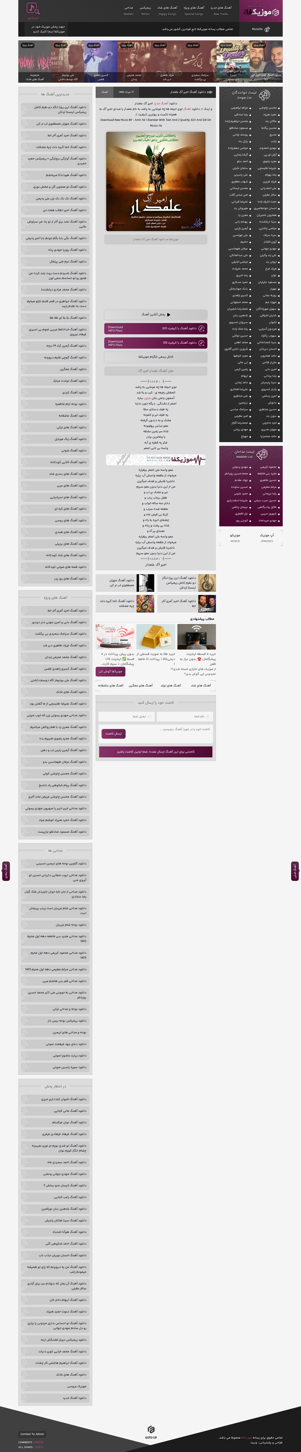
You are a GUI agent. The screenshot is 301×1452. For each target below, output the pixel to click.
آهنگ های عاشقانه (110, 685)
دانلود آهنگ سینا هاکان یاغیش (65, 1220)
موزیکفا (261, 11)
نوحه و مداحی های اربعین (69, 1032)
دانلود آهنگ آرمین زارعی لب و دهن (63, 750)
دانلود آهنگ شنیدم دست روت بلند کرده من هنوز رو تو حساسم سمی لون (57, 276)
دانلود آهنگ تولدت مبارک (69, 381)
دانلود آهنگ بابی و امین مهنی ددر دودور (59, 622)
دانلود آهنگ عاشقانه (72, 415)
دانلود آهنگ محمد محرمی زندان (65, 657)
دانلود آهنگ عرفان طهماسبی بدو (64, 762)
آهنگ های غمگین (141, 685)
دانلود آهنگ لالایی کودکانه (68, 462)
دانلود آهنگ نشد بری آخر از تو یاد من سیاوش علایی (56, 224)
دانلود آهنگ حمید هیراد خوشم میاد (62, 820)
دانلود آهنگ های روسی (70, 520)
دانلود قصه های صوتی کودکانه (65, 567)
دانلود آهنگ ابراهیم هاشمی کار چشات (60, 1363)
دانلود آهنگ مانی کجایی (70, 1111)
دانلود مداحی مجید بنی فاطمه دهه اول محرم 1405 (56, 939)
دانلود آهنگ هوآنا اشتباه (69, 1232)
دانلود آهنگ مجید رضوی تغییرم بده (62, 738)
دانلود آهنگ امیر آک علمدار (188, 92)
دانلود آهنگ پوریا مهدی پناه (67, 250)
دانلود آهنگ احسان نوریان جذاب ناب (62, 1255)
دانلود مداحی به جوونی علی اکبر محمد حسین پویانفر (57, 995)
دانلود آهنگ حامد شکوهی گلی (65, 1243)
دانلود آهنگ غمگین (73, 369)
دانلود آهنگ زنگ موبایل (70, 439)
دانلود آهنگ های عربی (71, 485)
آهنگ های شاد (201, 685)
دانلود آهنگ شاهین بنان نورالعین (63, 1209)
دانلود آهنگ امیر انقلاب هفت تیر (64, 210)
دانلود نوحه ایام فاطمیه (70, 404)
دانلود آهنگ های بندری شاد (67, 474)
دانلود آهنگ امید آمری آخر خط (67, 135)
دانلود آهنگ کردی (74, 392)
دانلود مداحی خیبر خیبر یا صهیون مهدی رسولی (55, 808)
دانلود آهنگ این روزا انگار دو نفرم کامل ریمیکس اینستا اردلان (60, 110)
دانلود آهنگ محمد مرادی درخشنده (63, 289)
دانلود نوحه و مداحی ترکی (69, 1009)
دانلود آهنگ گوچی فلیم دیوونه (65, 357)
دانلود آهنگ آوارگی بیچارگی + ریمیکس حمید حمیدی (57, 161)
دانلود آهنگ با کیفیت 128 (180, 342)
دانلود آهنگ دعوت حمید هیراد (66, 1311)
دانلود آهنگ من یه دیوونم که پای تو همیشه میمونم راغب (56, 1269)
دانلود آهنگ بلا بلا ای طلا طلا (68, 318)
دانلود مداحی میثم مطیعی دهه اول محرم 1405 (55, 969)
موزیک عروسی (76, 1386)
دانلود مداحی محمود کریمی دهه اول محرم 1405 (58, 955)
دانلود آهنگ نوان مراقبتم (69, 1122)
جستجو (33, 18)
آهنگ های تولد (171, 685)
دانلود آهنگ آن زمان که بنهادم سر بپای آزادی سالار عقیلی (56, 1286)
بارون (147, 398)
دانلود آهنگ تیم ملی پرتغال (68, 261)
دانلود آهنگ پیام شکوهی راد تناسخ (62, 785)
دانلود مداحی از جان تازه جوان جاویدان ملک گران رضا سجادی (55, 894)
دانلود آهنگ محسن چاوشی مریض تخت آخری (57, 796)
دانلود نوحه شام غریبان (71, 925)
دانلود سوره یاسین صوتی (69, 1067)
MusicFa (257, 29)
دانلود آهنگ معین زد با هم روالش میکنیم (58, 727)
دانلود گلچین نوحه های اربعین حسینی (61, 863)
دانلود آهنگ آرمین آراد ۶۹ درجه (66, 346)
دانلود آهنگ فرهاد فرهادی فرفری (64, 1134)
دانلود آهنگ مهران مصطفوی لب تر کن (61, 123)
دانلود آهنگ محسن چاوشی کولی (64, 773)
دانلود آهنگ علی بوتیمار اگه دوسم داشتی (58, 680)
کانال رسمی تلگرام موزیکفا (155, 357)
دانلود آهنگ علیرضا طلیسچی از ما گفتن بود (58, 703)
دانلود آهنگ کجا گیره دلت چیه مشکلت (61, 147)
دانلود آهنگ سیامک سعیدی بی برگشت (60, 634)
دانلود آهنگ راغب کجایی (70, 1197)
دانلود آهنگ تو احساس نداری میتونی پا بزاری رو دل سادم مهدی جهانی (57, 1326)
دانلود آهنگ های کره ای (70, 508)
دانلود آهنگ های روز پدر (70, 578)
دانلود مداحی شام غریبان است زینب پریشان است (57, 911)
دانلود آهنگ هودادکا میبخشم (66, 175)
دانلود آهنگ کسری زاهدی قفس (65, 669)
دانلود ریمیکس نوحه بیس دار (67, 1020)
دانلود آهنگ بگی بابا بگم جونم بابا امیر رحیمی (56, 238)
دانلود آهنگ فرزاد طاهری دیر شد (64, 645)
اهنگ (187, 109)
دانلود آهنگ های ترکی (71, 427)
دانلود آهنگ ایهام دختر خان (68, 1300)
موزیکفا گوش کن (110, 671)
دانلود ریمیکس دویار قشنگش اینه (63, 1340)
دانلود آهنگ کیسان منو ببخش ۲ (65, 1185)
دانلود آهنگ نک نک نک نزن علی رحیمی (61, 198)
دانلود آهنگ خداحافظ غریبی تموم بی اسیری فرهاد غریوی (57, 332)
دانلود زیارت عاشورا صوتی (69, 1055)
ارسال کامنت (113, 733)
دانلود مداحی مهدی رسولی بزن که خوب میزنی (56, 715)
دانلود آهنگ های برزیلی (70, 544)
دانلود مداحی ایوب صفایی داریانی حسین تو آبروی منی (57, 878)
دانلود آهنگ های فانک (71, 692)
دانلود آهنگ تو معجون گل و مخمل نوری (59, 187)
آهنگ (104, 92)
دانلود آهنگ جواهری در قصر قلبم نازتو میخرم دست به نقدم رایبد (56, 304)
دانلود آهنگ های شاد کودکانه (66, 555)
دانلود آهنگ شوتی (73, 450)
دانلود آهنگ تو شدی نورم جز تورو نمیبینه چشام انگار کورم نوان (59, 1148)
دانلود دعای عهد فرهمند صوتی (66, 1044)
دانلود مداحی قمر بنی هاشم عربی (64, 981)
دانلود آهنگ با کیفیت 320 (179, 328)
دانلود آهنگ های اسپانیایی (68, 497)
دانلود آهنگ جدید (74, 1398)
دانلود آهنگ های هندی (70, 532)
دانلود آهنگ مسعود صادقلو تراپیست (62, 832)
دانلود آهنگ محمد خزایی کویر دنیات (62, 1351)
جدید (157, 103)
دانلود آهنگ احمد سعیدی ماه (66, 1162)
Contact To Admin (32, 1434)
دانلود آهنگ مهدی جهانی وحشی (64, 1174)
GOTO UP (151, 1438)
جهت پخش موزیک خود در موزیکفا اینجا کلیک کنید (48, 29)
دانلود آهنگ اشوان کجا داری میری (63, 1099)
